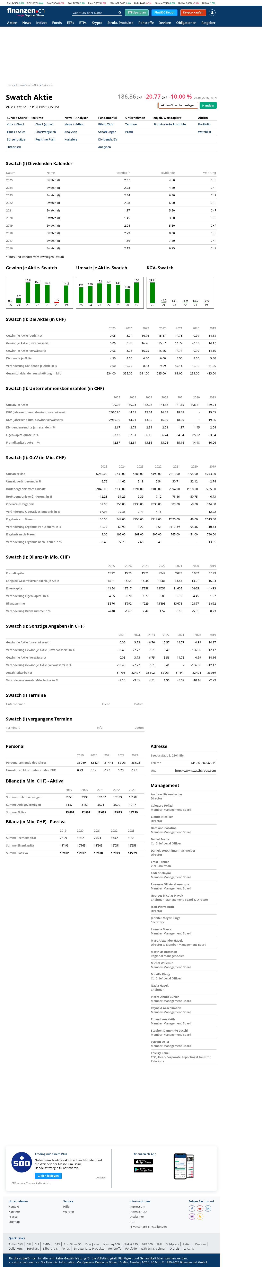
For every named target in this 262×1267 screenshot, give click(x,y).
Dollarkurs (16, 1248)
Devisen (165, 23)
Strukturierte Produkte (170, 124)
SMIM (47, 1244)
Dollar (181, 2)
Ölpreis (174, 1248)
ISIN (35, 107)
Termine (131, 124)
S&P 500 (147, 1244)
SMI (9, 2)
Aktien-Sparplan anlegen (178, 105)
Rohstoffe (146, 23)
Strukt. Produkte (120, 23)
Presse (13, 1217)
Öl (203, 2)
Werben (68, 1212)
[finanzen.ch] (25, 10)
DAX (70, 2)
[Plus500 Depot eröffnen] (30, 15)
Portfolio (204, 124)
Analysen (70, 132)
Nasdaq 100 (111, 1244)
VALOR (10, 107)
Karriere (14, 1212)
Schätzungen (107, 132)
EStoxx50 (114, 2)
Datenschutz (138, 1212)
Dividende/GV (107, 139)
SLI (37, 1244)
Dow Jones (92, 1244)
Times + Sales (16, 132)
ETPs (83, 23)
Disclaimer (137, 1217)
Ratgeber (208, 23)
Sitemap (14, 1222)
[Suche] (120, 13)
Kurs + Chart (15, 124)
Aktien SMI (16, 1244)
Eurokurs (33, 1248)
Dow (49, 2)
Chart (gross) (44, 124)
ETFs (70, 23)
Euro (90, 2)
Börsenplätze (16, 139)
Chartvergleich (45, 132)
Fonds (57, 23)
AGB (132, 1222)
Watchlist (204, 132)
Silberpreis (50, 1248)
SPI (29, 2)
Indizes (41, 23)
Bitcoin (159, 2)
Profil (129, 132)
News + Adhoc (74, 124)
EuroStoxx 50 (72, 1244)
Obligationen (186, 23)
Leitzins (188, 1248)
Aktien (12, 23)
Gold (136, 2)
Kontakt (14, 1207)
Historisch (14, 147)
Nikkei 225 (131, 1244)
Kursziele (70, 139)
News (26, 23)
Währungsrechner (153, 1248)
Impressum (137, 1207)
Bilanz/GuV (105, 124)
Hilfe (66, 1207)
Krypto (97, 23)
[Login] (212, 12)
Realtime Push (45, 139)
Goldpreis (172, 1244)
